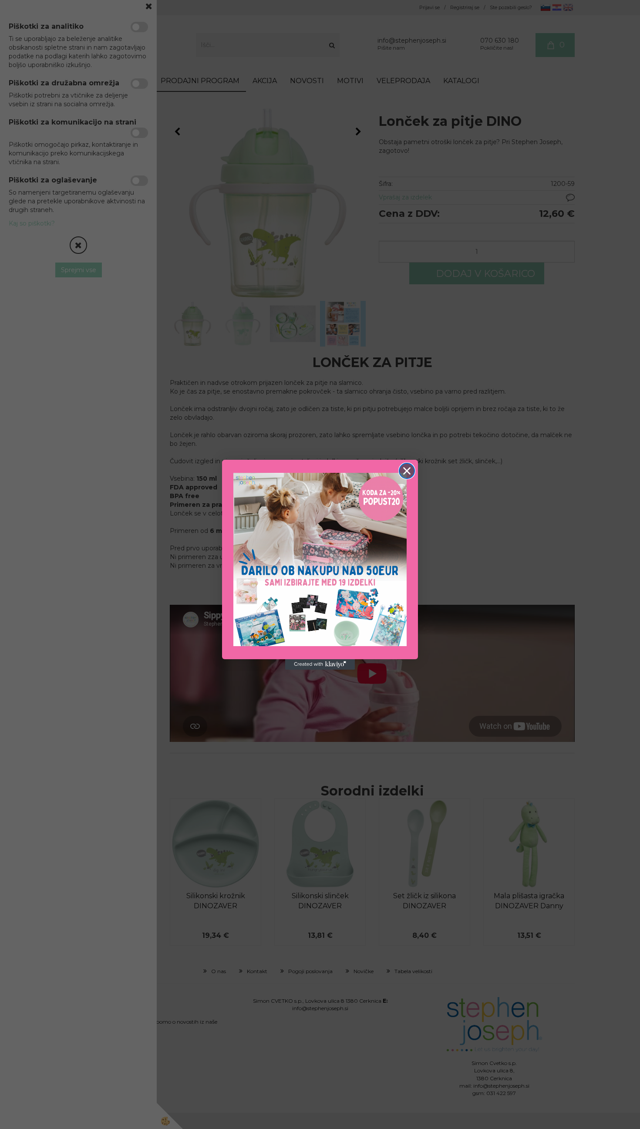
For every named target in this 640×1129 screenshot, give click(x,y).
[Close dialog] (406, 471)
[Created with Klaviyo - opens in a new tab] (320, 664)
